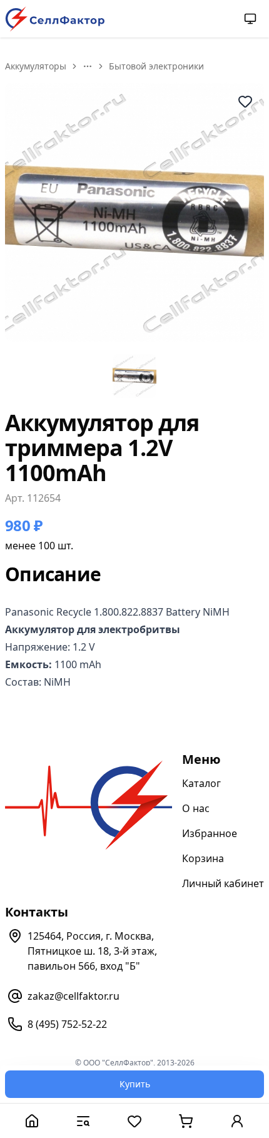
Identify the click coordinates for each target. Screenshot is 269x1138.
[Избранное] (134, 1120)
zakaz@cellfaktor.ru (73, 996)
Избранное (209, 833)
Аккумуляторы (35, 66)
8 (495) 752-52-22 (67, 1024)
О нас (196, 808)
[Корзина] (186, 1120)
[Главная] (32, 1120)
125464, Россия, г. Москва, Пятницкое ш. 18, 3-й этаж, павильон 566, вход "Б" (92, 951)
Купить (134, 1084)
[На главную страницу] (55, 19)
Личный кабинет (223, 883)
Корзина (203, 858)
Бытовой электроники (156, 66)
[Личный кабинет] (237, 1120)
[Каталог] (83, 1120)
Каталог (201, 783)
